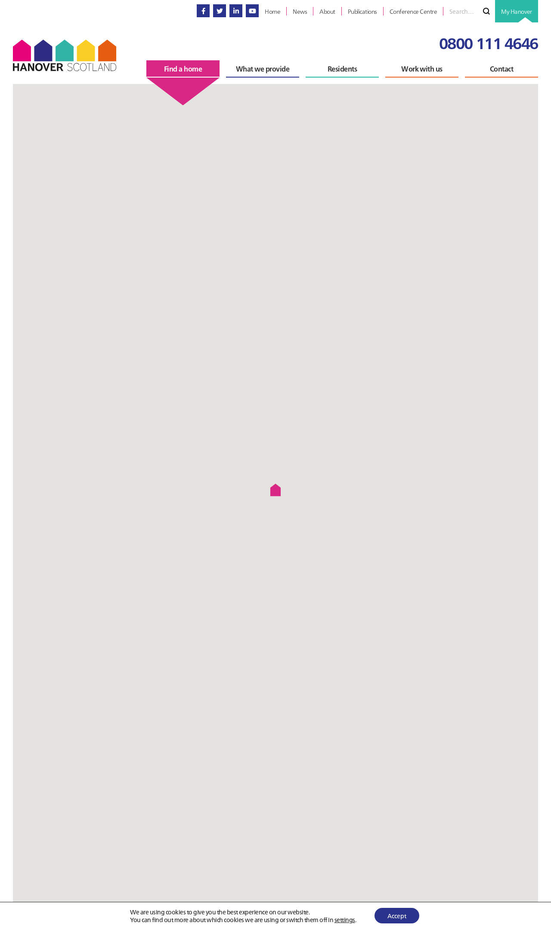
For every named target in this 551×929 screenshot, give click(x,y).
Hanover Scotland (64, 55)
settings (344, 919)
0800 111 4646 (488, 42)
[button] (275, 490)
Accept (396, 915)
